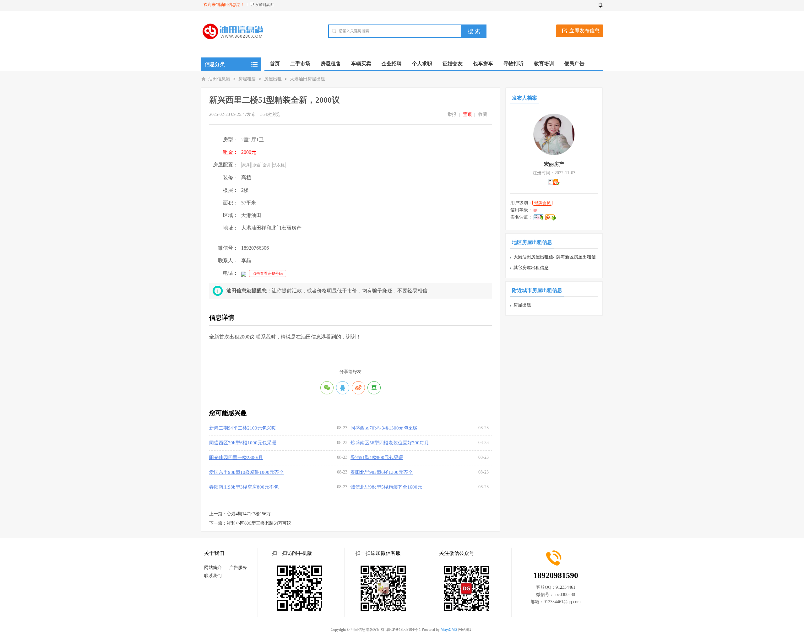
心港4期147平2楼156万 (249, 514)
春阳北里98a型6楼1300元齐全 (381, 472)
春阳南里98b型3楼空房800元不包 (244, 487)
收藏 (482, 114)
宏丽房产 (554, 164)
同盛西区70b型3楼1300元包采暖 (384, 428)
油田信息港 (219, 79)
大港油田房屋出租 (307, 79)
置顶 (467, 114)
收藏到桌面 (264, 5)
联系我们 (213, 575)
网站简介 (213, 567)
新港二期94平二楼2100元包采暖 (242, 428)
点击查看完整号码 (268, 273)
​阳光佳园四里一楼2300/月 (236, 457)
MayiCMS (449, 629)
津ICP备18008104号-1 (403, 629)
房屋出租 (273, 79)
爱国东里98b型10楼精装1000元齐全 (246, 472)
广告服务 (238, 567)
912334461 (565, 587)
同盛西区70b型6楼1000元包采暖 (242, 442)
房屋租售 (247, 79)
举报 (452, 114)
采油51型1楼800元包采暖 (376, 457)
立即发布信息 (584, 30)
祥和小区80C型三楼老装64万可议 (259, 523)
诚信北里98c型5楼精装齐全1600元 (386, 487)
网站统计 (465, 629)
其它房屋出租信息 (531, 267)
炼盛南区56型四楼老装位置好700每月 (389, 442)
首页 (275, 63)
